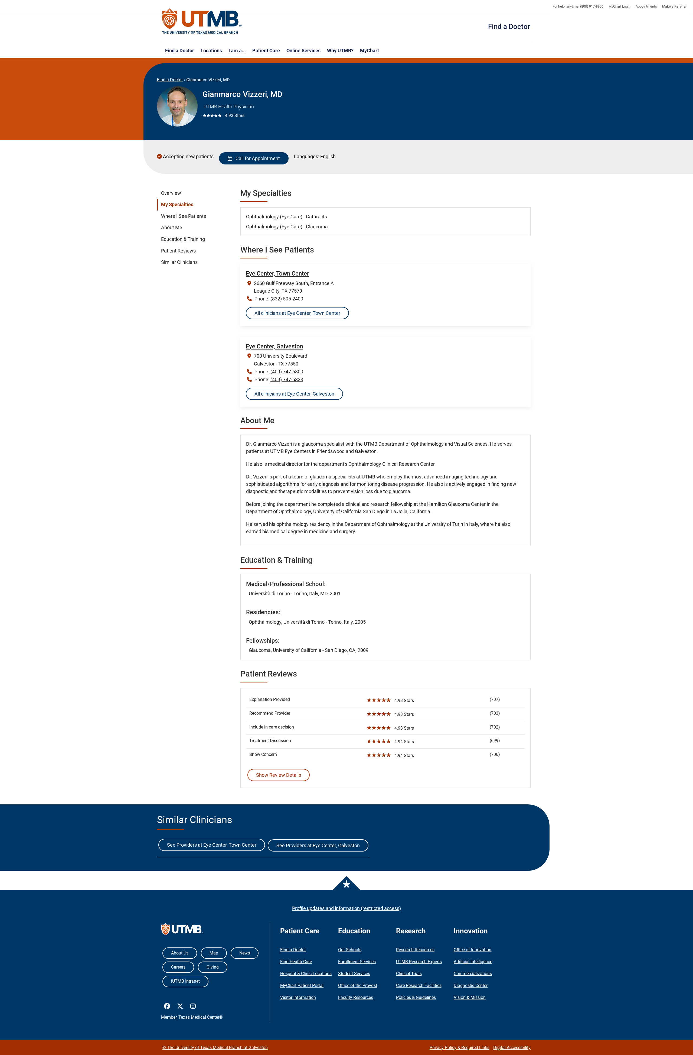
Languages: (306, 156)
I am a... (237, 50)
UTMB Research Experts (419, 961)
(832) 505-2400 (286, 299)
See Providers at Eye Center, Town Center (211, 845)
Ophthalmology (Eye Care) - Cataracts (286, 216)
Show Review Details (278, 775)
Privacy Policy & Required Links (459, 1047)
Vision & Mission (470, 997)
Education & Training (183, 239)
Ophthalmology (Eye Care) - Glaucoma (287, 226)
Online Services (303, 50)
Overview (171, 193)
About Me (171, 227)
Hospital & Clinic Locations (306, 973)
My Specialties (177, 204)
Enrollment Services (357, 961)
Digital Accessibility (512, 1047)
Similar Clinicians (179, 262)
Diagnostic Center (471, 985)
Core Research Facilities (419, 985)
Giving (213, 967)
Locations (211, 50)
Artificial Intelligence (473, 961)
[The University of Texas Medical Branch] (202, 21)
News (244, 953)
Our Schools (349, 949)
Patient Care (266, 50)
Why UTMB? (340, 50)
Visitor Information (298, 997)
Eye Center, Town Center (277, 273)
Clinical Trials (409, 973)
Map (214, 953)
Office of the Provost (357, 985)
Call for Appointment (256, 158)
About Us (179, 953)
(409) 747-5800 (286, 371)
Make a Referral (674, 6)
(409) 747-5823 (286, 379)
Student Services (354, 973)
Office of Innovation (472, 949)
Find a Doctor (509, 26)
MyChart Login (619, 6)
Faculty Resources (355, 997)
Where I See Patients (183, 216)
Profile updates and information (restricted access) (346, 908)
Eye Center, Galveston (274, 346)
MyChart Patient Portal (301, 985)
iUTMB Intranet (185, 981)
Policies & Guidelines (416, 997)
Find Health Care (296, 961)
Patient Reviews (178, 250)
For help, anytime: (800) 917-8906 (578, 6)
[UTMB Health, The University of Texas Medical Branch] (182, 930)
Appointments (646, 6)
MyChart (369, 50)
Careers (178, 967)
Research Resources (415, 949)
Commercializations (473, 973)
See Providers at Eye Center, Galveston (318, 845)
